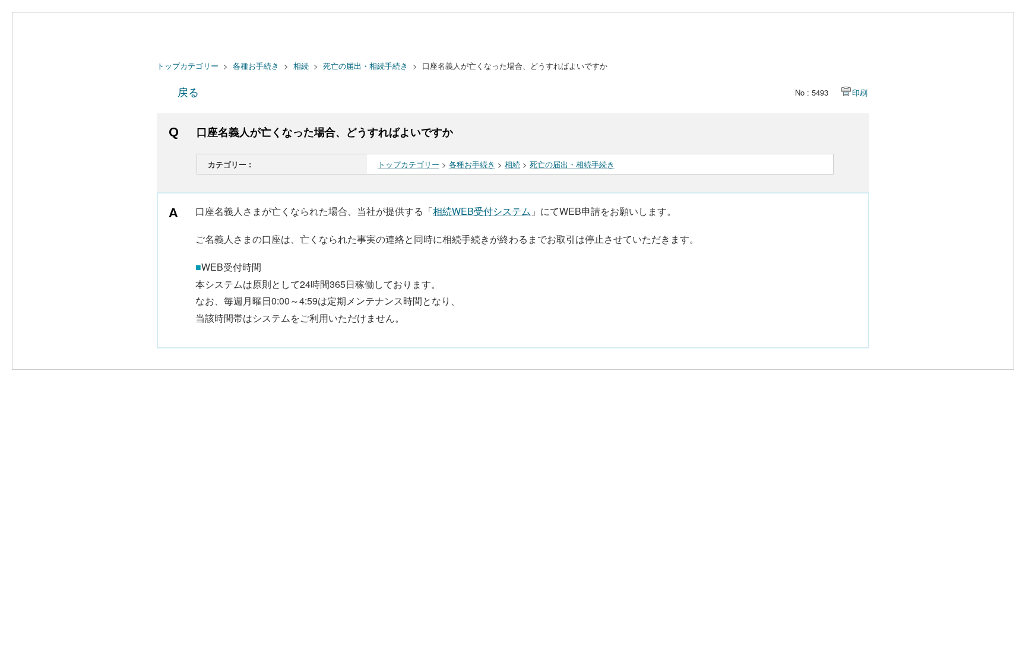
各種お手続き (256, 65)
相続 (301, 65)
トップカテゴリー (187, 65)
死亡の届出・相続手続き (365, 65)
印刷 (859, 92)
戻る (188, 91)
